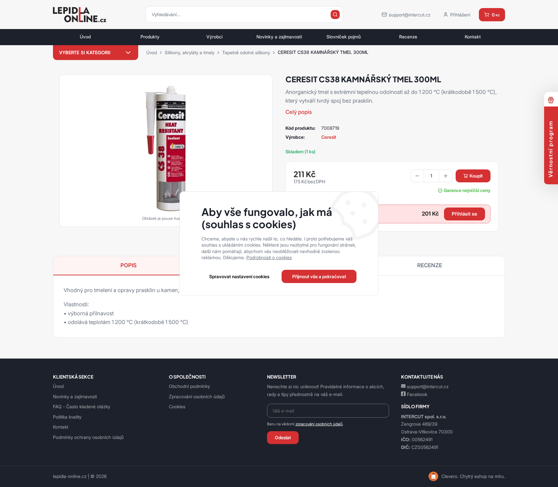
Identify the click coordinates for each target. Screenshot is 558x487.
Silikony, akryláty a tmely (189, 52)
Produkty (150, 36)
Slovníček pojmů (343, 36)
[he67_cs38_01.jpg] (166, 148)
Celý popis (298, 112)
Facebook (417, 394)
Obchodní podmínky (189, 386)
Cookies (177, 406)
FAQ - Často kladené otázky (81, 406)
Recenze (408, 36)
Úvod (85, 36)
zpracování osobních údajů (319, 423)
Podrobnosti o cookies (269, 257)
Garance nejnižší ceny (467, 190)
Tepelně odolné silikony (246, 52)
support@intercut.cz (428, 386)
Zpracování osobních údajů (197, 396)
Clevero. (450, 476)
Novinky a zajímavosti (279, 36)
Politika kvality (67, 417)
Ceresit (328, 137)
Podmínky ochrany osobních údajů (88, 437)
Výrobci (214, 36)
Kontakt (473, 36)
